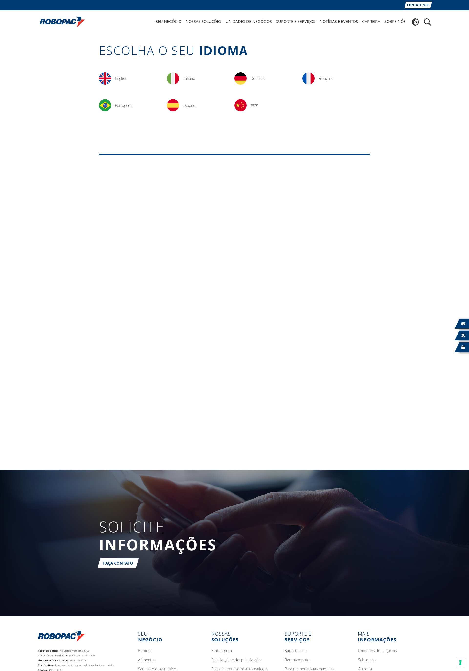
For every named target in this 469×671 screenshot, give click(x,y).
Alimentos (146, 660)
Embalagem (221, 651)
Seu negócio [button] (168, 21)
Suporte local (296, 651)
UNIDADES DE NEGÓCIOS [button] (249, 21)
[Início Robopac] (60, 21)
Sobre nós (366, 660)
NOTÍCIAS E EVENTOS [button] (339, 21)
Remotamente (297, 660)
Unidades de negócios (377, 651)
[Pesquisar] (427, 22)
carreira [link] (371, 21)
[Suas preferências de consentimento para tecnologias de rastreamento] (460, 662)
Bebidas (145, 651)
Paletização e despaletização (236, 660)
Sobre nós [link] (395, 21)
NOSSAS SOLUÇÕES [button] (203, 21)
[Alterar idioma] (415, 22)
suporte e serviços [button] (295, 21)
